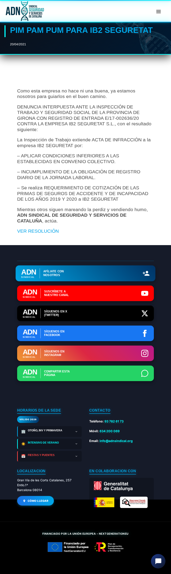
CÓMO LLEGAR (38, 500)
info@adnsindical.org (116, 441)
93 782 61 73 (114, 421)
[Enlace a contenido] (24, 11)
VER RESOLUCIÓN (38, 231)
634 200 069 (110, 431)
